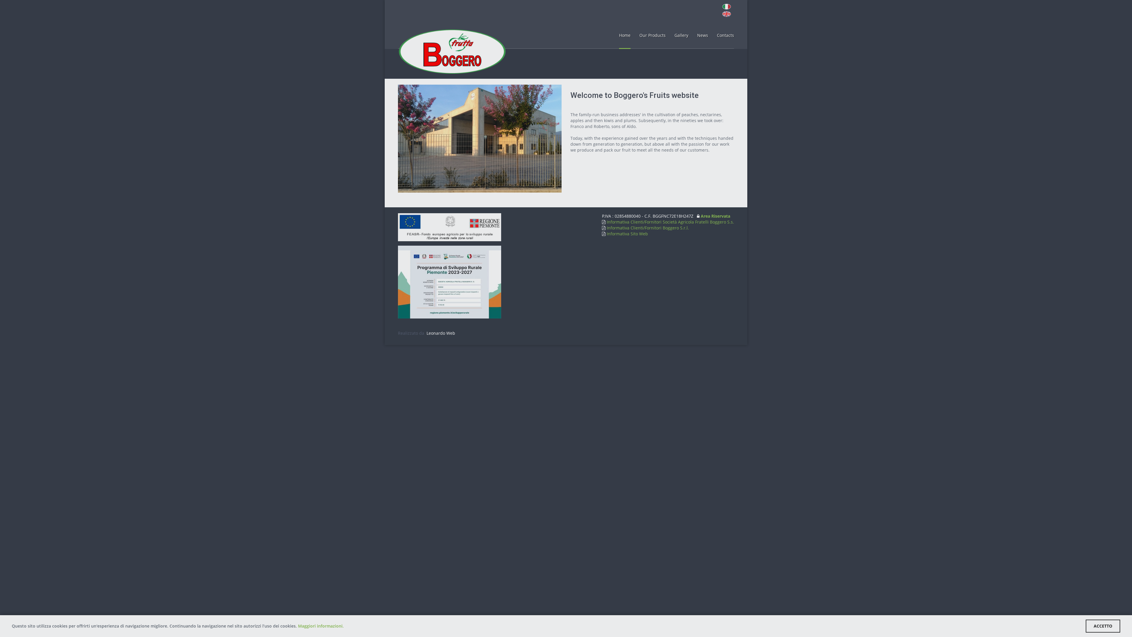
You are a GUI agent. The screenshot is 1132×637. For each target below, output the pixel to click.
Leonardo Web (440, 333)
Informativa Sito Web (627, 234)
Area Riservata (715, 216)
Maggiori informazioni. (321, 626)
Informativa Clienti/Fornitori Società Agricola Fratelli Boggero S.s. (670, 222)
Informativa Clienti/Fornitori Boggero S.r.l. (647, 228)
